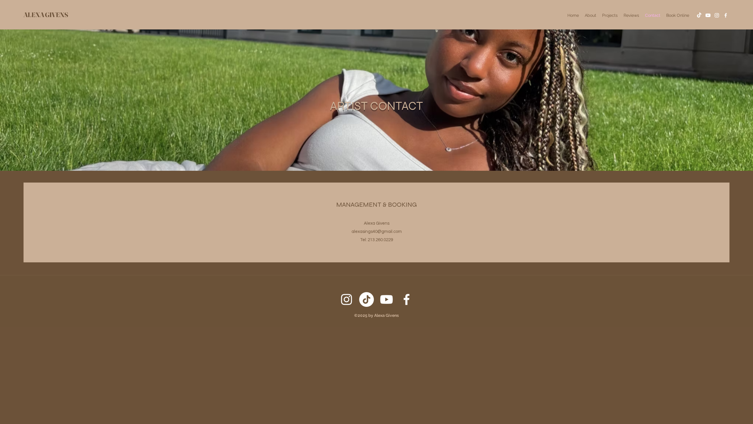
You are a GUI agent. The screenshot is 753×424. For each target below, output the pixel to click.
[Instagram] (717, 15)
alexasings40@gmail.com (376, 231)
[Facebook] (726, 15)
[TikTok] (699, 15)
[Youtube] (708, 15)
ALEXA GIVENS (46, 15)
